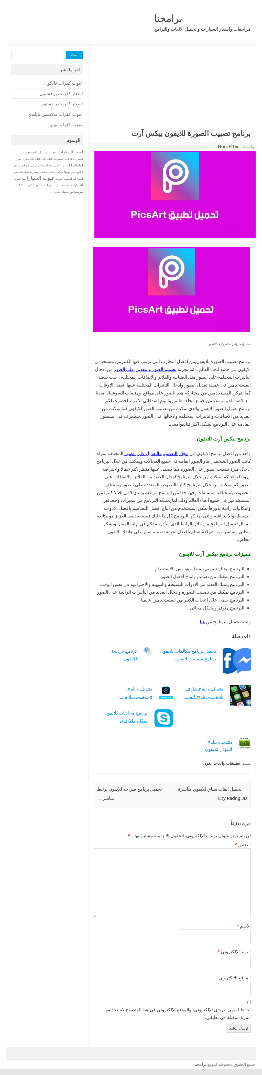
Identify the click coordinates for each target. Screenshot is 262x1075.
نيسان (65, 191)
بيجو (73, 171)
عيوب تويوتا (53, 185)
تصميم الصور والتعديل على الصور (145, 369)
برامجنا (168, 18)
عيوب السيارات (38, 178)
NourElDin (228, 146)
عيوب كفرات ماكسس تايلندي (55, 114)
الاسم (244, 925)
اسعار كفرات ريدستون (61, 103)
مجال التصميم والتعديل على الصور (156, 453)
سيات (51, 171)
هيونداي (55, 191)
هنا (202, 621)
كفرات (27, 185)
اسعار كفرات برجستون (61, 93)
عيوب (59, 178)
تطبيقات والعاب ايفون (221, 763)
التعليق (243, 844)
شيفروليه (24, 172)
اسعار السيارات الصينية (42, 152)
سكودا (59, 171)
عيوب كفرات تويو (66, 124)
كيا (21, 185)
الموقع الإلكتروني (235, 977)
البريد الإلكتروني (234, 951)
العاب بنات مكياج (32, 158)
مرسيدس (76, 191)
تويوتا (67, 171)
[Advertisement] (169, 90)
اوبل (37, 165)
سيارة (34, 171)
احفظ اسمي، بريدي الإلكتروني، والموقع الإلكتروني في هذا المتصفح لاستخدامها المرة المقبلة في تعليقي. (177, 1013)
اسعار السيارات (70, 152)
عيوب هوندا (39, 185)
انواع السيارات (75, 165)
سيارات (44, 172)
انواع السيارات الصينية (53, 165)
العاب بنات (47, 158)
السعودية (59, 158)
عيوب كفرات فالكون (63, 83)
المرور (18, 158)
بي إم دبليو (28, 165)
